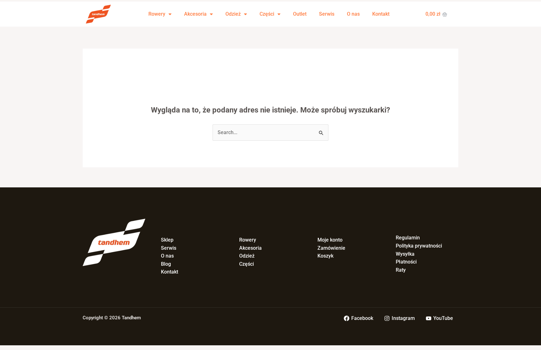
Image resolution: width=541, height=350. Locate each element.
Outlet (300, 14)
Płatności (406, 262)
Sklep (167, 240)
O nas (353, 14)
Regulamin (408, 238)
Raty (401, 270)
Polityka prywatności (419, 246)
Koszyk (325, 256)
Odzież (233, 14)
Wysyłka (405, 254)
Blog (166, 264)
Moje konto (330, 240)
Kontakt (380, 14)
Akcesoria (195, 14)
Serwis (326, 14)
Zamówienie (331, 248)
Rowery (156, 14)
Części (267, 14)
